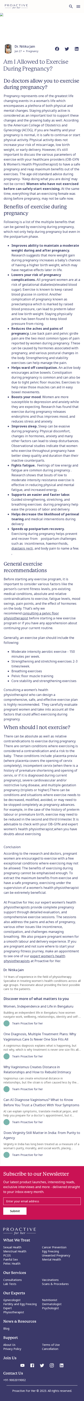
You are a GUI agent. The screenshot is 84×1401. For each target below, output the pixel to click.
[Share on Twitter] (67, 49)
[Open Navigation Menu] (78, 6)
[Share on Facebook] (57, 49)
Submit (15, 1211)
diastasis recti (22, 548)
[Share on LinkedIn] (77, 49)
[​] (42, 1201)
